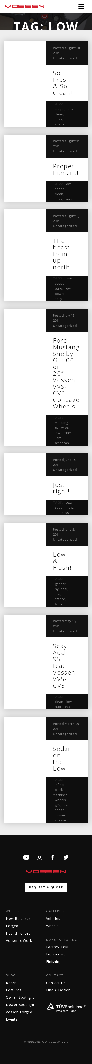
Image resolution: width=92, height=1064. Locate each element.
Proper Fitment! (66, 169)
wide (64, 427)
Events (12, 1019)
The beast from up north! (62, 254)
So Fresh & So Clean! (62, 83)
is (56, 512)
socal (69, 199)
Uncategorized (65, 58)
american (62, 443)
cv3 (67, 707)
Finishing (54, 961)
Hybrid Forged (18, 933)
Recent (12, 982)
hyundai (61, 589)
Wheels (13, 911)
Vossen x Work (19, 940)
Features (13, 990)
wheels (60, 800)
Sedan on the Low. (62, 758)
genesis (61, 584)
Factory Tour (57, 947)
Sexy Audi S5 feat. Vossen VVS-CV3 (64, 665)
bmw (69, 278)
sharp (59, 124)
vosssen (61, 820)
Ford (58, 438)
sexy (58, 119)
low (70, 109)
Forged (12, 926)
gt (56, 427)
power (60, 293)
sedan (60, 189)
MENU (81, 6)
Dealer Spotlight (20, 1004)
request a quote (46, 887)
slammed (62, 815)
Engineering (56, 954)
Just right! (61, 487)
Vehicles (53, 918)
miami (68, 432)
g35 (57, 805)
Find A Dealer (58, 990)
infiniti (59, 784)
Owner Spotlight (20, 997)
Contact (55, 975)
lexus (65, 512)
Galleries (55, 911)
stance (60, 599)
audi (58, 707)
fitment (60, 604)
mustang (61, 422)
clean (59, 114)
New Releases (18, 918)
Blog (11, 975)
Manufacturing (62, 940)
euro (58, 288)
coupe (59, 109)
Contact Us (56, 982)
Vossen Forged (19, 1012)
